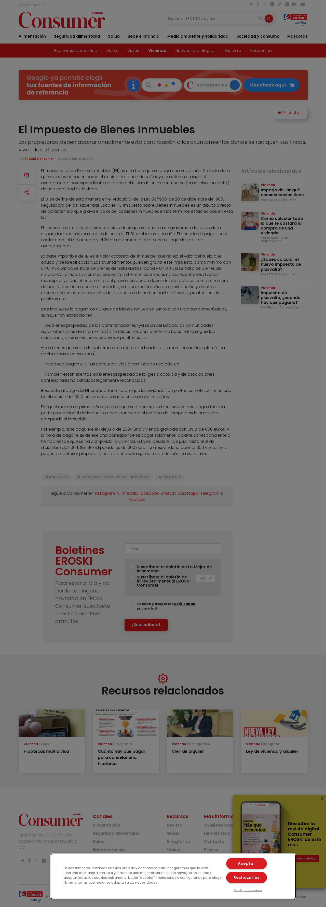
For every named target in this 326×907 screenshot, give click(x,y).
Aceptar (246, 863)
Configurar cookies (248, 890)
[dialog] (173, 876)
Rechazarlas (247, 877)
